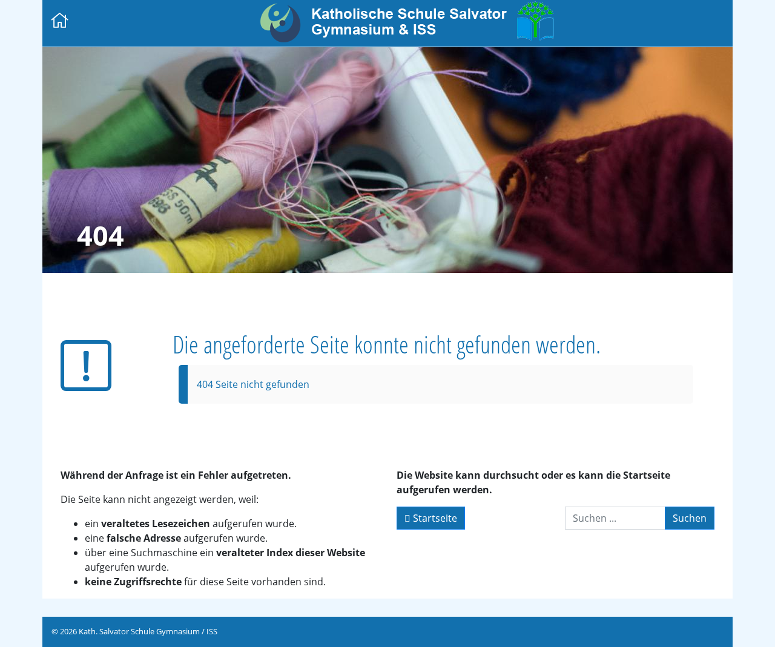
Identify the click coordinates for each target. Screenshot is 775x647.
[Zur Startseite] (60, 21)
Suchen (690, 518)
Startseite (434, 518)
